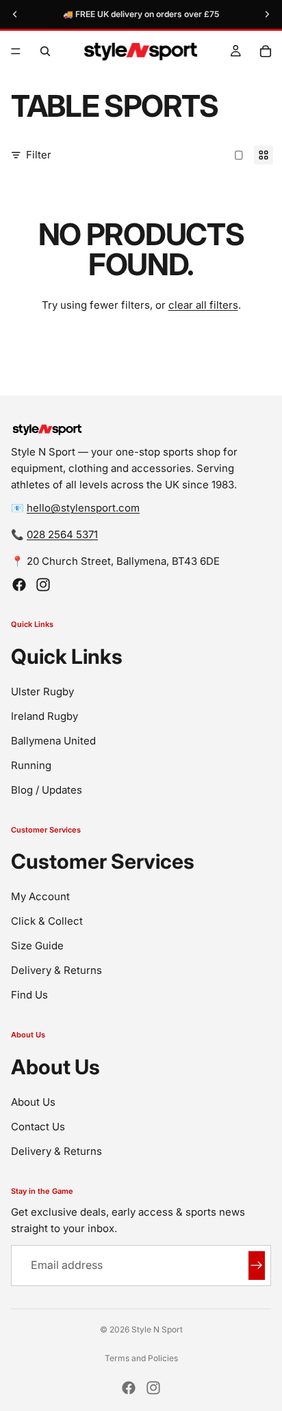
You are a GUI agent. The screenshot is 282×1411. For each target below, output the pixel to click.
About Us (33, 1101)
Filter (38, 154)
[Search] (45, 51)
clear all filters (203, 304)
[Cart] (266, 51)
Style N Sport (157, 1329)
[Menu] (15, 51)
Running (31, 765)
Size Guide (37, 945)
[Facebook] (19, 584)
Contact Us (38, 1126)
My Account (40, 896)
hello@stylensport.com (83, 507)
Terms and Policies (141, 1358)
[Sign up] (256, 1265)
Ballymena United (53, 740)
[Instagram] (43, 584)
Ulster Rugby (42, 691)
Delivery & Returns (56, 970)
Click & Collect (47, 920)
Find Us (29, 994)
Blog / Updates (46, 789)
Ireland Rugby (44, 716)
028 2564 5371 (62, 534)
